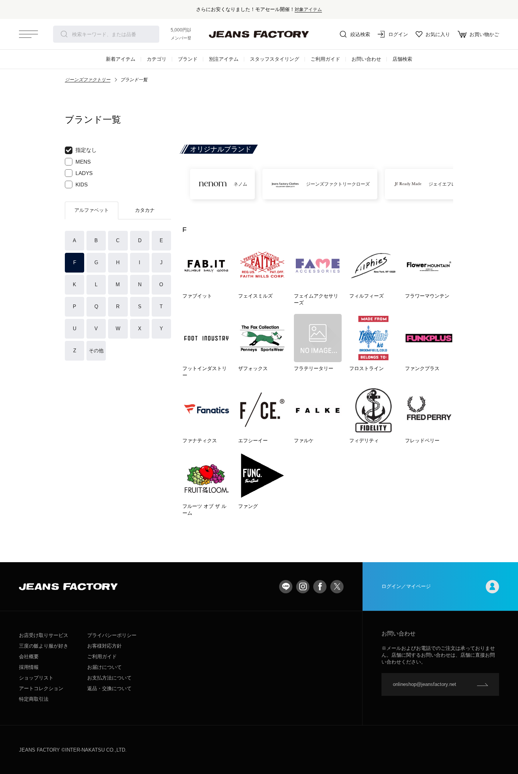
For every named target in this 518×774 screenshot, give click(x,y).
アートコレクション (41, 688)
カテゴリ (156, 59)
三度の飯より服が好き (43, 646)
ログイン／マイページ (406, 586)
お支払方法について (109, 678)
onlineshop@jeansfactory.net (424, 684)
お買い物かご (484, 34)
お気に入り (437, 34)
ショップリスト (36, 678)
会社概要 (29, 656)
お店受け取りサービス (43, 635)
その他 (96, 350)
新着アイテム (120, 59)
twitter (337, 586)
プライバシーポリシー (112, 635)
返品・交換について (109, 688)
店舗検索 (402, 59)
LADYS (84, 173)
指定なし (86, 150)
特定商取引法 (34, 699)
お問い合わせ (366, 59)
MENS (83, 162)
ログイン (398, 34)
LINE (285, 586)
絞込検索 (360, 34)
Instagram (302, 586)
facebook (319, 586)
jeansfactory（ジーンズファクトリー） (259, 34)
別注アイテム (224, 59)
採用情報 (29, 667)
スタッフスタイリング (274, 59)
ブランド (188, 59)
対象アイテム (308, 9)
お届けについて (104, 667)
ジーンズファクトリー (87, 79)
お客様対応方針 (104, 646)
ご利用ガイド (325, 59)
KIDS (81, 184)
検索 (64, 34)
